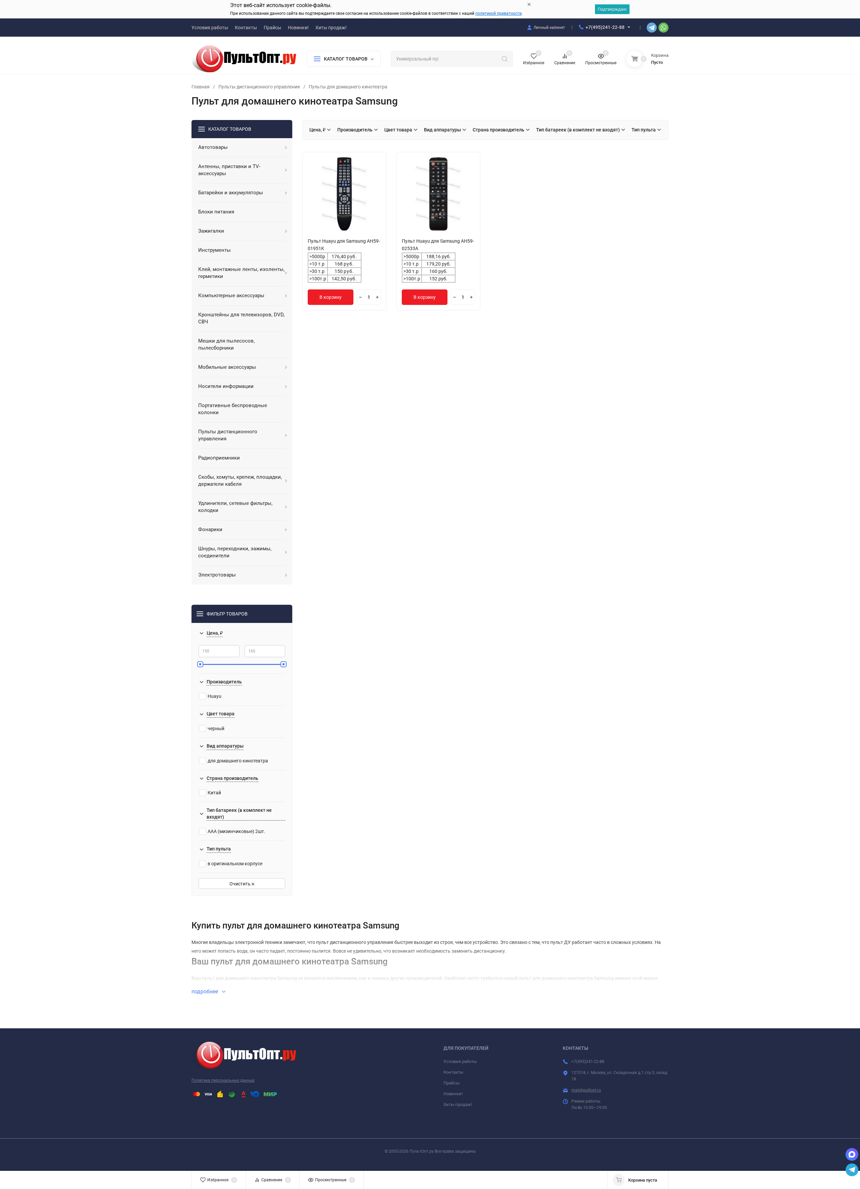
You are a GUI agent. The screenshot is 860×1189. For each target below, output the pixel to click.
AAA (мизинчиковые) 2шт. (236, 831)
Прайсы (451, 1082)
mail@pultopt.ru (586, 1090)
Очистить (240, 883)
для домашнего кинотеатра (238, 760)
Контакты (453, 1072)
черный (216, 728)
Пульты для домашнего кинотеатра (348, 86)
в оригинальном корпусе (235, 863)
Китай (214, 792)
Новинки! (453, 1093)
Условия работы (460, 1061)
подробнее (205, 991)
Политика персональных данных (223, 1080)
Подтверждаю (612, 9)
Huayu (214, 696)
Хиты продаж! (457, 1104)
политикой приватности (498, 13)
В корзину (330, 297)
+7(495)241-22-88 (605, 27)
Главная (200, 86)
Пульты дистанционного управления (259, 86)
